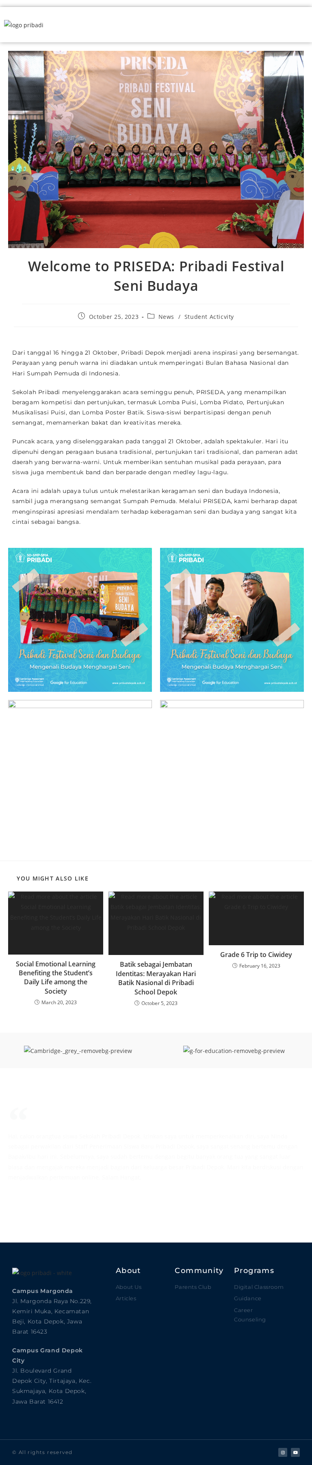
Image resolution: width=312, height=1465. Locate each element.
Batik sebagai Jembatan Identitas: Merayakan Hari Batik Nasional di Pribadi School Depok (156, 978)
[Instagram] (282, 1452)
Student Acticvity (209, 316)
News (166, 316)
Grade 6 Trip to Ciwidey (256, 954)
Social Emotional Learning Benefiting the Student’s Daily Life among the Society (55, 977)
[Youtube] (295, 1452)
